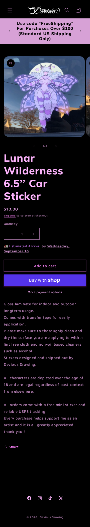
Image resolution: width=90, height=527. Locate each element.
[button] (10, 10)
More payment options (45, 292)
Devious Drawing (52, 517)
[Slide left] (34, 146)
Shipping (10, 215)
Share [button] (14, 447)
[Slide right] (56, 146)
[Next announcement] (80, 31)
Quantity (11, 224)
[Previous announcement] (9, 31)
